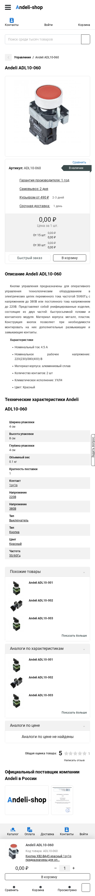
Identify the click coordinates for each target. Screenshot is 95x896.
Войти (48, 25)
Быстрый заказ (29, 258)
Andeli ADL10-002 (41, 600)
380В (12, 508)
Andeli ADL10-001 (41, 582)
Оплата (30, 834)
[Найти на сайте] (85, 39)
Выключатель (18, 520)
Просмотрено (67, 890)
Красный (15, 544)
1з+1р (13, 485)
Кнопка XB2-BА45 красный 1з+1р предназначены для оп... (48, 858)
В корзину (70, 258)
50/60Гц (14, 555)
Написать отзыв (74, 760)
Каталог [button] (13, 834)
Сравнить (12, 890)
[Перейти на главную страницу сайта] (36, 7)
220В (12, 497)
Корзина (84, 25)
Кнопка (14, 532)
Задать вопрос (93, 447)
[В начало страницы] (86, 887)
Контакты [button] (12, 25)
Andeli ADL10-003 (41, 618)
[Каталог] (8, 7)
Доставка (47, 834)
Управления (22, 57)
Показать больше (74, 635)
